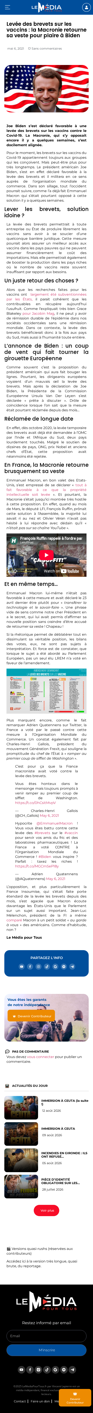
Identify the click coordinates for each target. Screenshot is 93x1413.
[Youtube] (22, 967)
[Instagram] (38, 967)
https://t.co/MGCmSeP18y (37, 866)
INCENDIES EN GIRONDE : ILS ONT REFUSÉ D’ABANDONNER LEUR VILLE (64, 1154)
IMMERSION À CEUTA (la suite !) (64, 1102)
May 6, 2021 (49, 815)
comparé (14, 920)
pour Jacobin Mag (38, 313)
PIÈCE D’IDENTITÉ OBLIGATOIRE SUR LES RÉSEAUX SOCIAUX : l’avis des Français (65, 1181)
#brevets (42, 833)
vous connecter (40, 1057)
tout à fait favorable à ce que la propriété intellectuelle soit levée (46, 490)
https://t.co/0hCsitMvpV (35, 803)
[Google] (55, 967)
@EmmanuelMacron (55, 823)
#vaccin (71, 833)
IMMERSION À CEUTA (58, 1128)
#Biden (44, 857)
